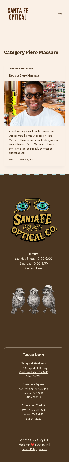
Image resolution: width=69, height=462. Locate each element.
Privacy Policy (29, 449)
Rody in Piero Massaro (24, 75)
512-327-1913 (33, 376)
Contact (43, 449)
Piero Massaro (27, 68)
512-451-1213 (33, 397)
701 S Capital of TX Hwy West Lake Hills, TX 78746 (33, 370)
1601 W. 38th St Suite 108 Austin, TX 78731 (33, 391)
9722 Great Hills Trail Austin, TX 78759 (33, 412)
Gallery (13, 68)
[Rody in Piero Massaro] (34, 103)
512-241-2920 (33, 419)
